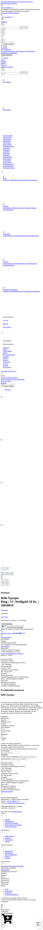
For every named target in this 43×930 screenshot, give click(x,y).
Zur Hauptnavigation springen (17, 2)
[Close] (1, 571)
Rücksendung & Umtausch (13, 825)
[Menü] (3, 24)
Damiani (5, 324)
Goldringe (6, 180)
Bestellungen (5, 53)
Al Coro (5, 320)
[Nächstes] (7, 568)
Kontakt (7, 819)
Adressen (22, 51)
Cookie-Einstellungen (11, 894)
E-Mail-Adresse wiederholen (10, 757)
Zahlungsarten (30, 51)
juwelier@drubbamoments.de (15, 803)
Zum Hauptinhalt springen (9, 1)
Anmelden (4, 48)
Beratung (8, 838)
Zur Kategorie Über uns (8, 371)
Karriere (7, 841)
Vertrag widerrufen (7, 55)
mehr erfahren (5, 646)
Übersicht (4, 51)
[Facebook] (5, 866)
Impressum (8, 893)
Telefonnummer (6, 759)
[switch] (38, 925)
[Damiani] (4, 610)
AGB (6, 889)
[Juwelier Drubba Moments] (10, 13)
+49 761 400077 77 (7, 7)
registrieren (7, 49)
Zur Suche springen (24, 1)
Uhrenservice (9, 840)
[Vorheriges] (3, 568)
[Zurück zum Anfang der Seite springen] (3, 925)
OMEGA (8, 856)
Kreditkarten (13, 53)
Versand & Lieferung (11, 823)
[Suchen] (22, 27)
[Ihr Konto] (3, 40)
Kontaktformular (6, 637)
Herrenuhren (9, 851)
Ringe (5, 178)
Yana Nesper (7, 327)
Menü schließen (9, 44)
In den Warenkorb (7, 624)
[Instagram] (13, 866)
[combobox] (10, 28)
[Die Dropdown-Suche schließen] (26, 27)
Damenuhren (9, 853)
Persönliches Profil (13, 51)
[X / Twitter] (20, 866)
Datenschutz (9, 891)
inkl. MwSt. (4, 617)
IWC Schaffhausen (11, 855)
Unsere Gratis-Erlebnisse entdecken (12, 653)
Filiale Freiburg (9, 836)
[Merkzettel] (2, 37)
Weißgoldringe (14, 180)
